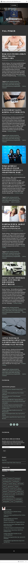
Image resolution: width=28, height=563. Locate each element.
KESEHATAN (21, 60)
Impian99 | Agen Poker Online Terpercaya (11, 462)
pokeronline (5, 84)
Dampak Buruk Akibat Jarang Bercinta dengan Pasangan (13, 226)
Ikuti (4, 450)
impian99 (5, 491)
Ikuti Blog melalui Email (11, 439)
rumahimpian (18, 499)
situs (12, 501)
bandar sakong (9, 81)
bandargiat (17, 478)
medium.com (20, 491)
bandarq (11, 83)
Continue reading (12, 131)
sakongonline (6, 501)
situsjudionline (16, 86)
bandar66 (16, 81)
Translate (12, 471)
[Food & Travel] (14, 424)
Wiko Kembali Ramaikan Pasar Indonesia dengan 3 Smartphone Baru (12, 169)
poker (18, 83)
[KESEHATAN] (11, 424)
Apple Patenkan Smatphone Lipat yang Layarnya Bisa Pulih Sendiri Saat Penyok (14, 341)
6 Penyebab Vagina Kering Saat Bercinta (13, 111)
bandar (4, 478)
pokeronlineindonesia (7, 86)
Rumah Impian (14, 19)
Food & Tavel (13, 488)
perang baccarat (7, 494)
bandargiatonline (6, 309)
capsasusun (10, 486)
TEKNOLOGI (20, 174)
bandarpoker (5, 83)
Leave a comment (15, 202)
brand (15, 83)
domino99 (5, 488)
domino (16, 486)
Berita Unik (20, 483)
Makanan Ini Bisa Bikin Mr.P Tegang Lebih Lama (14, 56)
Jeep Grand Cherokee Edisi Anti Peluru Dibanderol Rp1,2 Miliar (13, 281)
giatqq (19, 488)
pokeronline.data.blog (13, 84)
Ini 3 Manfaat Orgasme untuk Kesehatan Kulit (12, 405)
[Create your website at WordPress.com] (14, 1)
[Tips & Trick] (17, 424)
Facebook (5, 380)
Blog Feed (4, 460)
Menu (14, 5)
